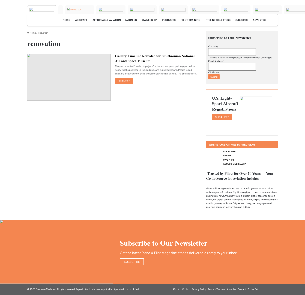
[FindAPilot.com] (267, 9)
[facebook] (174, 289)
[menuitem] (67, 20)
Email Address (216, 61)
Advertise (231, 289)
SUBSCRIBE (229, 151)
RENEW (227, 155)
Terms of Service (216, 289)
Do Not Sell (253, 289)
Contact (242, 289)
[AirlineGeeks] (110, 9)
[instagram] (183, 289)
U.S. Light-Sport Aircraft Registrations (225, 103)
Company (213, 46)
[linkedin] (187, 289)
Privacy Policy (199, 289)
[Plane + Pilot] (41, 9)
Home (32, 32)
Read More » (124, 80)
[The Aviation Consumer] (204, 9)
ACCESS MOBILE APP (234, 164)
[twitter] (179, 289)
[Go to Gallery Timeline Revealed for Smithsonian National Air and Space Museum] (69, 77)
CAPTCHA (213, 72)
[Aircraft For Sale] (142, 9)
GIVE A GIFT (229, 159)
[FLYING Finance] (235, 9)
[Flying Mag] (60, 9)
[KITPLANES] (173, 9)
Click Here (222, 116)
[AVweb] (79, 9)
